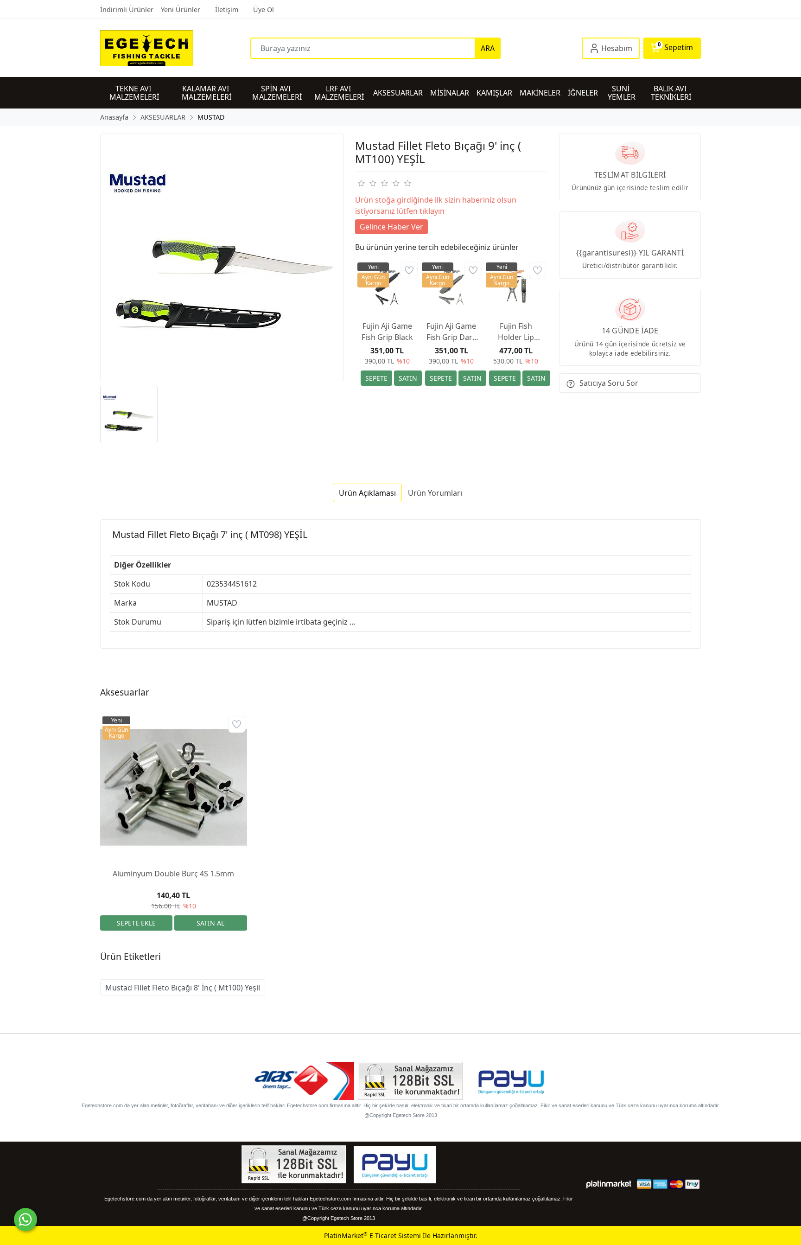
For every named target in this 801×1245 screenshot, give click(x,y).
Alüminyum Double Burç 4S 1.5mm (173, 873)
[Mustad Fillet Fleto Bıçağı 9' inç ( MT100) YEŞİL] (222, 257)
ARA (488, 48)
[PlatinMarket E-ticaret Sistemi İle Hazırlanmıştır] (608, 1184)
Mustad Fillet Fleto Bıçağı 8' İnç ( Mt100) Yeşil (182, 988)
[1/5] (361, 183)
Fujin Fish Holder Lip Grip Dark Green (516, 332)
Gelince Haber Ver (391, 227)
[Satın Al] (408, 378)
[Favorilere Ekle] (409, 270)
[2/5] (366, 183)
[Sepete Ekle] (376, 378)
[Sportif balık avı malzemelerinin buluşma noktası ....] (175, 48)
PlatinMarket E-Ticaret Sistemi (372, 1235)
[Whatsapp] (25, 1219)
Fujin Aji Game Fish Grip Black (387, 331)
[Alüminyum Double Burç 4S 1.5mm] (173, 787)
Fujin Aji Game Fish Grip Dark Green (451, 332)
